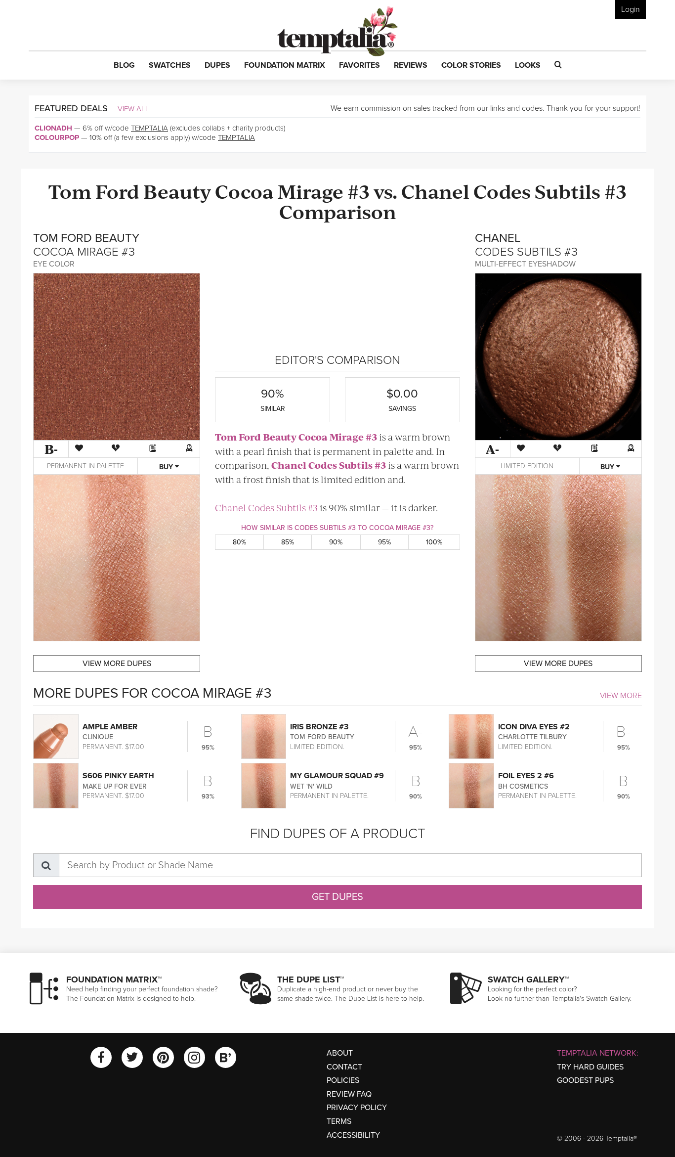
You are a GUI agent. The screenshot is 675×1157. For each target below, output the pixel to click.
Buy (167, 467)
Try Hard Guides (590, 1067)
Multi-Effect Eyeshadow (525, 264)
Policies (343, 1080)
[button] (124, 65)
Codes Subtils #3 (550, 190)
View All (133, 108)
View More (621, 696)
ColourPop (57, 137)
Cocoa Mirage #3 (292, 190)
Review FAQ (349, 1094)
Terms (339, 1121)
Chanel (435, 190)
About (340, 1053)
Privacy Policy (357, 1107)
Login (630, 9)
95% (384, 542)
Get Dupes (337, 897)
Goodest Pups (585, 1080)
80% (239, 542)
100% (434, 542)
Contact (344, 1067)
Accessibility (353, 1135)
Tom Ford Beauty (129, 190)
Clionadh (53, 128)
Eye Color (54, 264)
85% (287, 542)
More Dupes (117, 663)
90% (335, 542)
